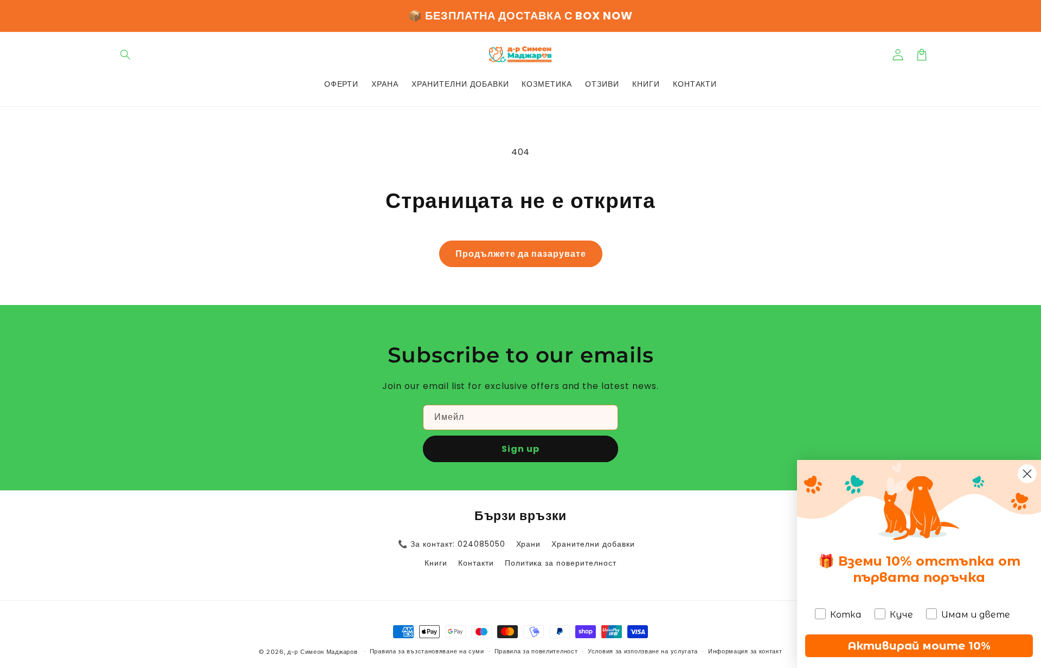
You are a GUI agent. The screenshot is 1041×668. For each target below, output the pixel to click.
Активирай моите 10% (919, 645)
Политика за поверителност (560, 562)
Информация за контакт (745, 651)
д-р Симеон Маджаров (323, 651)
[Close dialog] (1027, 473)
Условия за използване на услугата (643, 651)
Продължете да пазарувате (520, 254)
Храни (528, 544)
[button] (126, 55)
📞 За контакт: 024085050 (451, 544)
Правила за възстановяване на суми (427, 651)
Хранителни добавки (592, 544)
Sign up (520, 449)
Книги (436, 562)
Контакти (476, 562)
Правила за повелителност (536, 651)
